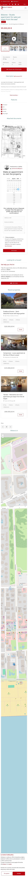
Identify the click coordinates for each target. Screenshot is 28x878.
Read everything (13, 95)
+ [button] (2, 435)
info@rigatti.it (15, 1)
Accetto (19, 873)
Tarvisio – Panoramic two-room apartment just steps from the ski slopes (13, 397)
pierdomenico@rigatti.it (17, 168)
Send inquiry (14, 250)
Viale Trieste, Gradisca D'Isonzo (11, 315)
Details (20, 329)
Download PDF (18, 76)
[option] (14, 38)
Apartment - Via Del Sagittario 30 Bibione (13, 24)
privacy (4, 864)
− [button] (2, 437)
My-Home (5, 4)
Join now (15, 283)
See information (8, 246)
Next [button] (23, 40)
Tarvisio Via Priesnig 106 (9, 401)
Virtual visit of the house (14, 69)
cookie (10, 864)
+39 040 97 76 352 (6, 1)
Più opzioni (6, 873)
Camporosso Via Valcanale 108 (11, 357)
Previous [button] (4, 40)
